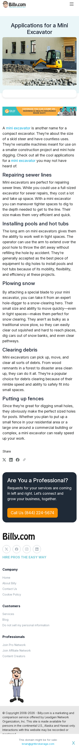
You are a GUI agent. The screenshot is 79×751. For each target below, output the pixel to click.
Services (8, 614)
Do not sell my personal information (25, 625)
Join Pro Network (14, 645)
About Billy (9, 583)
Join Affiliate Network (16, 650)
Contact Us (9, 589)
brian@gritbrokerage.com (38, 743)
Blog (5, 619)
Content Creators (13, 656)
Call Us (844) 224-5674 (32, 512)
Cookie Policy (11, 594)
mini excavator (18, 128)
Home (6, 577)
